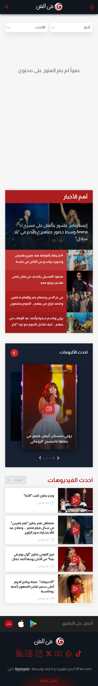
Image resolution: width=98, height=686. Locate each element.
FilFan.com (82, 669)
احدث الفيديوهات (53, 480)
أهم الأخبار (75, 197)
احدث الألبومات (74, 352)
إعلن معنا (49, 680)
